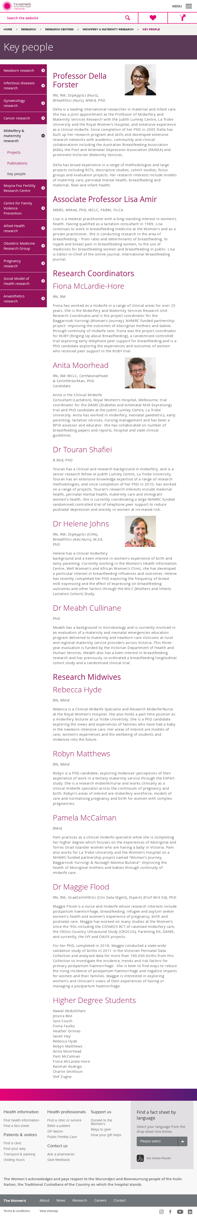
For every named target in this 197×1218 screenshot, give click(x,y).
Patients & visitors (20, 1134)
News (60, 1200)
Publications (17, 163)
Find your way (14, 1149)
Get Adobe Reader (158, 1158)
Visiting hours (14, 1160)
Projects (13, 152)
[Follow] (162, 1212)
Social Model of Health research (17, 281)
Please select (150, 1141)
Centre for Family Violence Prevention (18, 208)
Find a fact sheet (16, 1126)
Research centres (59, 29)
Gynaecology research (14, 103)
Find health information (21, 1120)
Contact (120, 1200)
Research (28, 29)
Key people (16, 173)
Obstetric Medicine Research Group (19, 246)
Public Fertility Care (62, 1137)
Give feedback (58, 1160)
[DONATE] (152, 18)
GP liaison (55, 1131)
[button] (182, 6)
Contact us (57, 1145)
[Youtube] (181, 1212)
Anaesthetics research (14, 298)
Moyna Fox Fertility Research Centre (20, 188)
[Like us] (171, 1212)
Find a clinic (13, 1143)
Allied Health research (14, 228)
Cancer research (17, 118)
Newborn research (19, 70)
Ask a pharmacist (60, 1154)
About (44, 1200)
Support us (101, 1111)
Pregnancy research (12, 263)
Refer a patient (58, 1126)
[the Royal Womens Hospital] (51, 6)
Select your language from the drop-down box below (161, 1129)
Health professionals (66, 1111)
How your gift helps (106, 1135)
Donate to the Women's (101, 1122)
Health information (21, 1111)
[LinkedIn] (190, 1212)
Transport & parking (19, 1154)
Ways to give (101, 1129)
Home (8, 29)
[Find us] (182, 18)
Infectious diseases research (19, 85)
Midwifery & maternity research (108, 29)
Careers (100, 1200)
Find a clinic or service (64, 1120)
